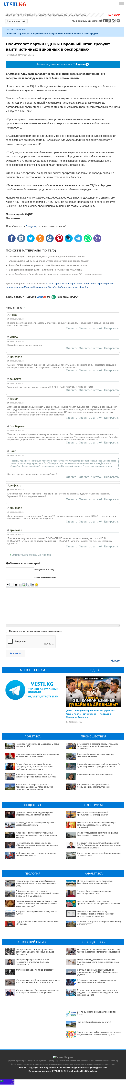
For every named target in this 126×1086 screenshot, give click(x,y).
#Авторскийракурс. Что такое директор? (34, 970)
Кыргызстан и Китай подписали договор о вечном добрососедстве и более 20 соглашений (96, 825)
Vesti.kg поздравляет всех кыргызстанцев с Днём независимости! (36, 854)
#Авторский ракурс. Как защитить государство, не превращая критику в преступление (37, 991)
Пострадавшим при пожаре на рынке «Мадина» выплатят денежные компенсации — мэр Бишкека (37, 845)
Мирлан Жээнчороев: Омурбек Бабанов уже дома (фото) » (56, 287)
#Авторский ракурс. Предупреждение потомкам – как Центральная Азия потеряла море (38, 981)
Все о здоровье (77, 15)
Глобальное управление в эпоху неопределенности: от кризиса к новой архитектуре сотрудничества (95, 913)
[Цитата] (28, 585)
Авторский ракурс (27, 15)
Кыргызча (114, 15)
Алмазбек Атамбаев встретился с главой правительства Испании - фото (48, 265)
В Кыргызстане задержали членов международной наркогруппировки (93, 786)
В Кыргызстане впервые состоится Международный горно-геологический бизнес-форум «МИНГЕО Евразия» (37, 893)
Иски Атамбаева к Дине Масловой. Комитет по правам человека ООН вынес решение (55, 274)
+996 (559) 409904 (67, 296)
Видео (42, 15)
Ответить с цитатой (90, 328)
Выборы (10, 15)
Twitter (100, 20)
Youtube (109, 20)
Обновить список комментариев (31, 554)
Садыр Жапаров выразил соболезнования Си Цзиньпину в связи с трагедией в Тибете (98, 765)
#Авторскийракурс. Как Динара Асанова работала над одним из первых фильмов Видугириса (35, 951)
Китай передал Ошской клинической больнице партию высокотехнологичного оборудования (99, 950)
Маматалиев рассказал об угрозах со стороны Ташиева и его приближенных (37, 755)
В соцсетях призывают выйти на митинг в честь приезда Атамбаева (45, 269)
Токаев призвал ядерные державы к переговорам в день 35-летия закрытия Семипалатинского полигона (34, 787)
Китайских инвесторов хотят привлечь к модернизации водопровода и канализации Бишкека (36, 835)
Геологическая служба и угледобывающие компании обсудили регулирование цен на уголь (36, 883)
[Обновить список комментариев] (24, 308)
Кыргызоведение (57, 15)
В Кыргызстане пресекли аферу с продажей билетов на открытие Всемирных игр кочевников (97, 746)
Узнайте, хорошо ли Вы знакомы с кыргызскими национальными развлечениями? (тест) (99, 1033)
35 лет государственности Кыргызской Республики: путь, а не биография (95, 882)
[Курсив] (12, 585)
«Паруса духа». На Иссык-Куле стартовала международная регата (36, 824)
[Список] (32, 585)
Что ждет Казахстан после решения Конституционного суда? (94, 892)
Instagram (114, 20)
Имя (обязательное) (44, 570)
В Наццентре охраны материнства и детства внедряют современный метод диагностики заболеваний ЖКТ (98, 992)
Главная (9, 30)
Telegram (118, 20)
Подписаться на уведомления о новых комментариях (35, 631)
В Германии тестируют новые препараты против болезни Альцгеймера (96, 981)
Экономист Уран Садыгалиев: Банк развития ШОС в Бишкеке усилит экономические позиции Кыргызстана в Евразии (99, 845)
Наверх (115, 660)
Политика (20, 30)
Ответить (71, 328)
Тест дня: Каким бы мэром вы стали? (94, 1022)
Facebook (105, 20)
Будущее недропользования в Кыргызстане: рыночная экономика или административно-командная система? (36, 903)
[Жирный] (8, 585)
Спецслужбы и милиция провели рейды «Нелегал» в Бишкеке (95, 755)
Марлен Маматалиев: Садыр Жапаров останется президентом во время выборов (36, 775)
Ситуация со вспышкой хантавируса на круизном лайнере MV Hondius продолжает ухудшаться (97, 972)
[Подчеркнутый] (16, 585)
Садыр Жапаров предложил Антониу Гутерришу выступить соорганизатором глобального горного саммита (34, 766)
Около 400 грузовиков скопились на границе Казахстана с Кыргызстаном (97, 834)
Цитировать (111, 328)
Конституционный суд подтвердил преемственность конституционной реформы (98, 902)
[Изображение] (24, 585)
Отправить (15, 653)
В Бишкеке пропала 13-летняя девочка (95, 774)
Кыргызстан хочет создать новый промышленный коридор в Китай (92, 813)
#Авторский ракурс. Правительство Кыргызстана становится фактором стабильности (32, 962)
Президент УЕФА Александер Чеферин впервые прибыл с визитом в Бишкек (34, 813)
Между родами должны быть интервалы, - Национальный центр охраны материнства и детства (98, 962)
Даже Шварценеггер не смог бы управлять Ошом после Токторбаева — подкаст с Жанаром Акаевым (91, 714)
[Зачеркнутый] (20, 585)
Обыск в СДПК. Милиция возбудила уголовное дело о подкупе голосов (47, 256)
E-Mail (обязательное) (45, 577)
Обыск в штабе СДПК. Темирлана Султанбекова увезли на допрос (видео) (49, 261)
